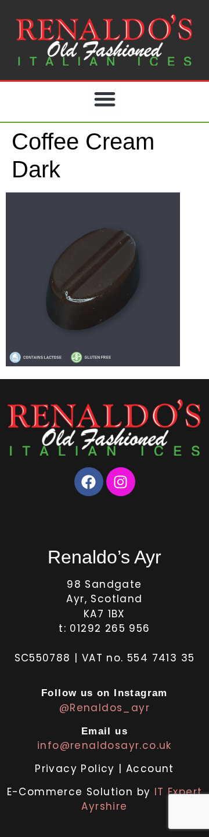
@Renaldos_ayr (104, 708)
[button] (105, 99)
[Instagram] (120, 481)
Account (150, 769)
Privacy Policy (76, 769)
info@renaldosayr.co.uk (104, 745)
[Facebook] (88, 481)
